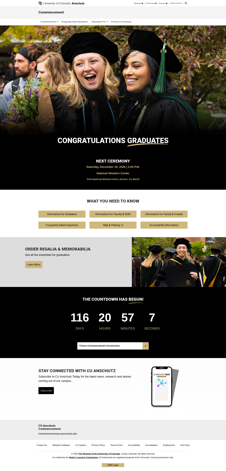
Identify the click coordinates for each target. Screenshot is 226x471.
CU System (80, 445)
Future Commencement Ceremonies (99, 345)
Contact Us (41, 445)
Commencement (51, 12)
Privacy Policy (98, 445)
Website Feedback (61, 445)
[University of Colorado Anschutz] (61, 3)
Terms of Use (116, 445)
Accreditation (151, 445)
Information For (99, 22)
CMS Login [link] (113, 465)
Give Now (185, 445)
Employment (169, 445)
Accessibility (134, 445)
